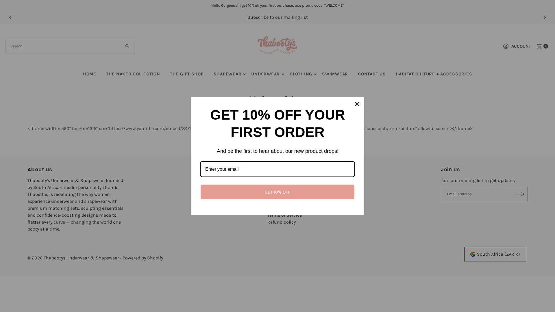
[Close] (357, 104)
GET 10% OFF (277, 192)
